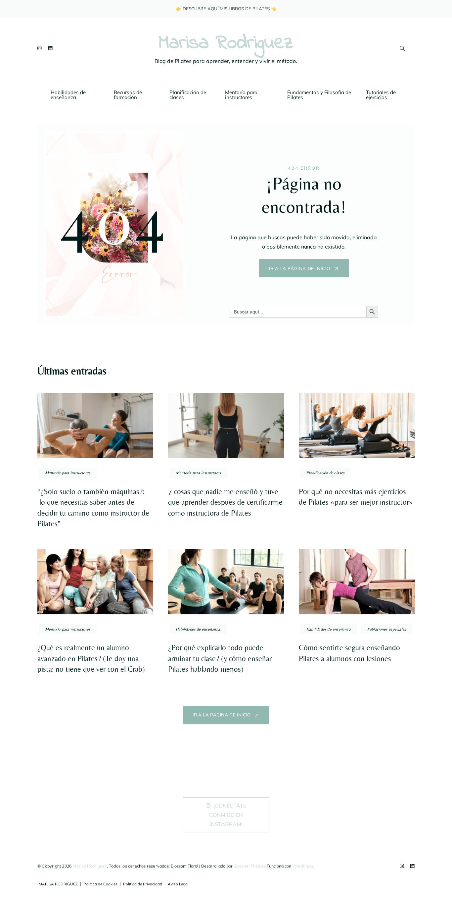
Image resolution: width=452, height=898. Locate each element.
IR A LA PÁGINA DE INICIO (299, 268)
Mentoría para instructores (242, 95)
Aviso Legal (178, 884)
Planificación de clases (188, 95)
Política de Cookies (100, 884)
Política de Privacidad (142, 884)
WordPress (302, 866)
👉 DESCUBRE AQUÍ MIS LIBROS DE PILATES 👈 (226, 9)
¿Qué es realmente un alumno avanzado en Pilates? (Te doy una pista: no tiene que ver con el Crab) (91, 658)
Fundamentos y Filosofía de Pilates (319, 95)
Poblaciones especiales (386, 629)
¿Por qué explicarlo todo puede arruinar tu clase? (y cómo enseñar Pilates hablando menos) (220, 658)
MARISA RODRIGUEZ (58, 884)
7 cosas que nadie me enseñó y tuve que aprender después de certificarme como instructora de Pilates (225, 502)
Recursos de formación (128, 95)
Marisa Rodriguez (225, 43)
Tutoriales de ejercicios (381, 95)
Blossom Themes (250, 866)
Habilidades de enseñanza (69, 95)
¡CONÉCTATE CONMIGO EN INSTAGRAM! (227, 814)
